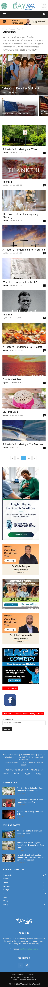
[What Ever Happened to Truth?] (24, 268)
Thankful (7, 181)
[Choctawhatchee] (24, 365)
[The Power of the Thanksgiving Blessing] (24, 200)
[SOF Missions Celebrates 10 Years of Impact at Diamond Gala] (8, 803)
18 (18, 458)
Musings (12, 29)
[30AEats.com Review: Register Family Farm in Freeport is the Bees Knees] (8, 845)
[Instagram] (27, 965)
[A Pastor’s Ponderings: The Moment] (24, 430)
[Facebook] (20, 965)
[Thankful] (24, 168)
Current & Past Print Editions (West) (24, 980)
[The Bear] (24, 301)
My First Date (10, 411)
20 (29, 458)
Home (4, 29)
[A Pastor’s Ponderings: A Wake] (24, 135)
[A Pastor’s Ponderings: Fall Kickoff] (24, 333)
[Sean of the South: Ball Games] (19, 110)
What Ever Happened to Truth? (19, 282)
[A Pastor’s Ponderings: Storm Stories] (24, 236)
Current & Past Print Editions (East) (23, 977)
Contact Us (30, 975)
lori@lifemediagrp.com (29, 949)
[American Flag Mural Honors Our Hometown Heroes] (8, 834)
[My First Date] (24, 398)
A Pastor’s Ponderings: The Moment (23, 444)
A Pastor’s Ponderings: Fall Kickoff (22, 346)
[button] (4, 14)
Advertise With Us (18, 975)
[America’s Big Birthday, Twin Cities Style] (8, 814)
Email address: (8, 719)
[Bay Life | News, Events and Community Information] (24, 5)
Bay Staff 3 (6, 92)
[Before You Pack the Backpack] (24, 74)
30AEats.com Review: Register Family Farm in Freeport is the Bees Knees (30, 845)
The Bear (7, 314)
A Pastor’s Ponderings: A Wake (20, 149)
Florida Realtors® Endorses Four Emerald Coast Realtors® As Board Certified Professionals (30, 857)
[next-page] (34, 458)
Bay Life (5, 152)
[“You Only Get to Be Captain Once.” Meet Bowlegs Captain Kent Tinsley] (8, 791)
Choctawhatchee (11, 379)
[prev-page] (12, 458)
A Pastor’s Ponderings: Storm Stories (23, 249)
